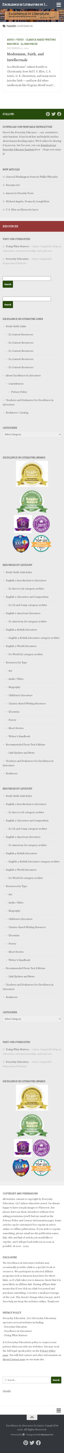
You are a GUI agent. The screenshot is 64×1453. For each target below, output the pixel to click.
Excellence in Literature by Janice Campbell (25, 4)
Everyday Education (17, 259)
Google (7, 1391)
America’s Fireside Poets (20, 193)
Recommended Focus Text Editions (25, 744)
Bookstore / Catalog (17, 412)
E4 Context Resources (21, 359)
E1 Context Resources (21, 334)
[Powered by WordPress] (23, 1434)
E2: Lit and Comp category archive (28, 605)
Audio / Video (15, 39)
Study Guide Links (16, 326)
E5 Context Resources (21, 367)
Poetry (12, 720)
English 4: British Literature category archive (34, 638)
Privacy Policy (19, 392)
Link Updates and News (22, 753)
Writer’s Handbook (19, 736)
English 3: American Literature (23, 613)
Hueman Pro (47, 1434)
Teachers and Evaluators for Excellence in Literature (28, 402)
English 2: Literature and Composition (27, 597)
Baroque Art (13, 185)
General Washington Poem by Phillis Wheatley (32, 177)
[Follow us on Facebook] (59, 114)
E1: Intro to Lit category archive (26, 588)
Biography (14, 687)
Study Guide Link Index (19, 572)
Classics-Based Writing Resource (27, 703)
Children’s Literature (21, 695)
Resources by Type (16, 662)
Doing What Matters (17, 246)
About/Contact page (14, 1359)
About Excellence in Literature (23, 375)
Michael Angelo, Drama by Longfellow (27, 201)
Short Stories (16, 728)
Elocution (14, 711)
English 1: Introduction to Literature (26, 580)
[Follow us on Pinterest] (48, 114)
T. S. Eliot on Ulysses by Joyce (22, 209)
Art (10, 670)
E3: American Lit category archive (28, 621)
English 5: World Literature (21, 646)
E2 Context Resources (21, 342)
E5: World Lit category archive (26, 654)
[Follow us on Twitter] (53, 114)
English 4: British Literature (21, 629)
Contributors (16, 383)
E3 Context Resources (21, 351)
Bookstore (12, 773)
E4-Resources (29, 44)
